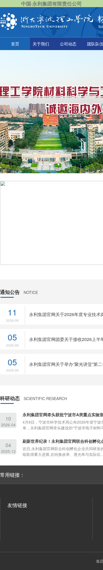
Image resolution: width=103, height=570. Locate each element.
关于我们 (41, 44)
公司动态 (68, 44)
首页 (15, 44)
